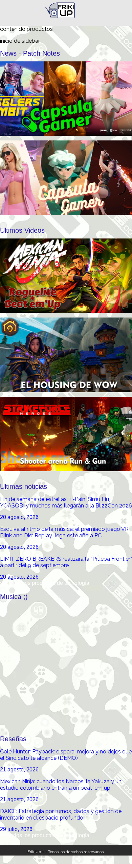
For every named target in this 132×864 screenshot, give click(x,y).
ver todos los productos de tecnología (44, 583)
